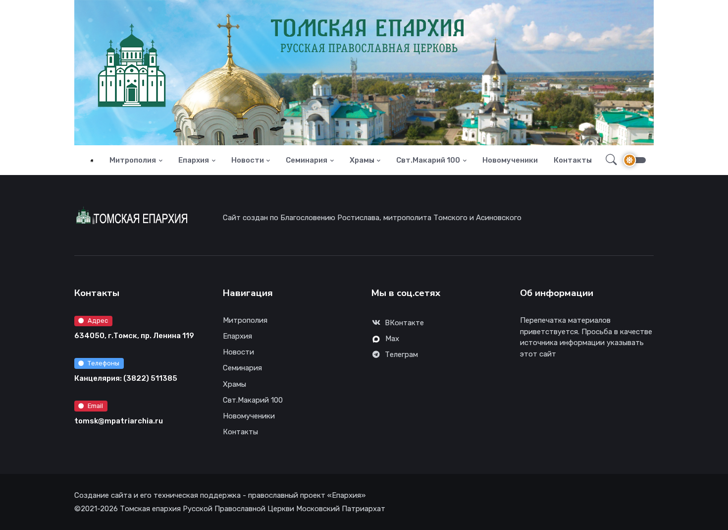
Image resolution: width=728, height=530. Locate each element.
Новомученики (510, 160)
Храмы (362, 160)
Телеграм (401, 354)
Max (392, 338)
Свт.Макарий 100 (428, 160)
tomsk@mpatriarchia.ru (118, 420)
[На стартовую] (92, 160)
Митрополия (132, 160)
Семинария (306, 160)
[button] (608, 160)
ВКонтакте (404, 322)
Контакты (573, 160)
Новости (247, 160)
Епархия (193, 160)
